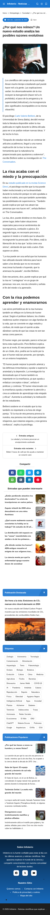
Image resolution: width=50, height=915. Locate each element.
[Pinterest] (37, 480)
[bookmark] (46, 4)
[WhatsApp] (20, 473)
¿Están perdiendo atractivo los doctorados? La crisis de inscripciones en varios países (19, 499)
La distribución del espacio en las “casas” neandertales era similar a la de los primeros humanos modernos (19, 536)
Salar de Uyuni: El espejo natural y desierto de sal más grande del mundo (18, 770)
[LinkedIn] (29, 480)
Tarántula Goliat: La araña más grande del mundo (19, 791)
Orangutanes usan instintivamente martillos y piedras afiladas (17, 815)
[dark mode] (42, 4)
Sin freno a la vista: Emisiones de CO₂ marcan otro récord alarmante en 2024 (22, 602)
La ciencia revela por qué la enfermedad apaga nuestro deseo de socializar (17, 560)
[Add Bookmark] (33, 20)
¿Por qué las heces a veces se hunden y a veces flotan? (18, 746)
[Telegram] (37, 473)
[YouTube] (34, 873)
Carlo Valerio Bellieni (25, 116)
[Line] (12, 480)
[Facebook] (12, 473)
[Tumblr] (20, 480)
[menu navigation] (4, 4)
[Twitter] (29, 473)
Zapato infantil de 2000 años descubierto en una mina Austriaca (18, 511)
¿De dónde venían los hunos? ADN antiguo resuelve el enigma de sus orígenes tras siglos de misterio (18, 548)
